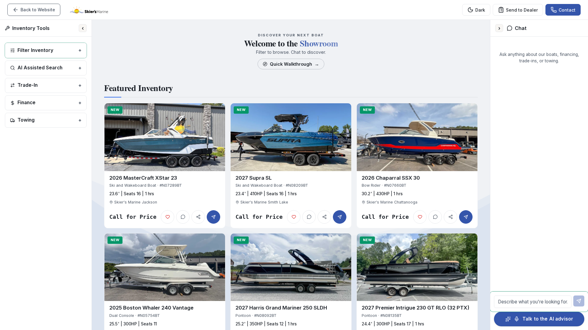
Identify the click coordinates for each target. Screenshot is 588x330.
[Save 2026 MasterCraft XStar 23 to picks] (167, 217)
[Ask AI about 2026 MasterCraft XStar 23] (183, 217)
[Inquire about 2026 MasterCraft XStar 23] (213, 217)
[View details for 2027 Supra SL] (291, 165)
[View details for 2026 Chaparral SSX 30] (417, 165)
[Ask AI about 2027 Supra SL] (309, 217)
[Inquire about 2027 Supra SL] (339, 217)
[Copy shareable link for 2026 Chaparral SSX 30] (450, 217)
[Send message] (578, 300)
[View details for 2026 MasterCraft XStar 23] (164, 165)
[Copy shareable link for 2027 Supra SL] (324, 217)
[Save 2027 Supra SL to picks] (293, 217)
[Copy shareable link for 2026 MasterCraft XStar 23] (198, 217)
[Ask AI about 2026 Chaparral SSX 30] (435, 217)
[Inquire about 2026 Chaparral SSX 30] (466, 217)
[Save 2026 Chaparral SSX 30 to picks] (420, 217)
